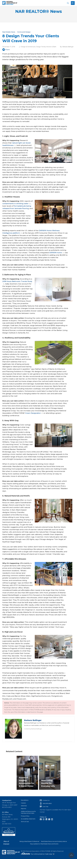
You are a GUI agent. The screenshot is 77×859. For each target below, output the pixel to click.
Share (7, 49)
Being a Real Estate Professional (29, 841)
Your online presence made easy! (42, 854)
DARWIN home (55, 253)
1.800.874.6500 (47, 803)
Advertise (24, 805)
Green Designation (33, 413)
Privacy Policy (25, 816)
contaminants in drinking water (15, 203)
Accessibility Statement (28, 819)
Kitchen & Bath (51, 47)
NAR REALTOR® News (38, 11)
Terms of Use (25, 821)
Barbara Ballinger (68, 47)
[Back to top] (71, 855)
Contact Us (46, 800)
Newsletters (24, 800)
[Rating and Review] (8, 835)
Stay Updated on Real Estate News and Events (44, 844)
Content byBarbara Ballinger (33, 729)
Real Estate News (8, 32)
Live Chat (45, 806)
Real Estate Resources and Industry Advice (54, 841)
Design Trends (41, 47)
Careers (23, 803)
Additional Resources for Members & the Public (28, 812)
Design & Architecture (28, 47)
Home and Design (24, 32)
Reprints (23, 808)
